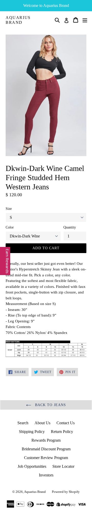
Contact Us (65, 423)
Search (22, 423)
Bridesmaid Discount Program (46, 449)
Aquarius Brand (18, 20)
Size (9, 209)
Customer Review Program (46, 457)
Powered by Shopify (66, 492)
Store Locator (63, 466)
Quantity (69, 227)
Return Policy (62, 431)
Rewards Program (46, 440)
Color (10, 227)
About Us (42, 423)
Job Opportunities (32, 466)
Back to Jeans (50, 405)
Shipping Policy (32, 431)
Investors (46, 475)
